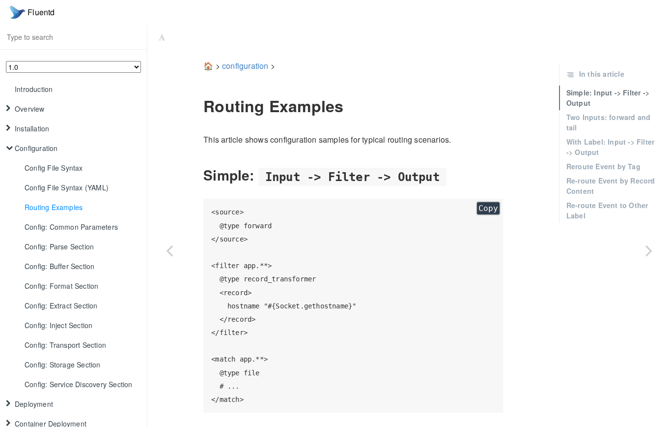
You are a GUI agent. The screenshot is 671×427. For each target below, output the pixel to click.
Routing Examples (54, 207)
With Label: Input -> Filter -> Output (610, 147)
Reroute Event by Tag (603, 166)
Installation (32, 128)
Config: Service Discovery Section (79, 384)
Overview (30, 109)
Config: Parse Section (59, 246)
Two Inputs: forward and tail (608, 122)
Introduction (34, 89)
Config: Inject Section (58, 325)
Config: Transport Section (65, 345)
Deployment (34, 404)
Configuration (36, 148)
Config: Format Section (61, 286)
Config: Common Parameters (71, 227)
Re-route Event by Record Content (610, 186)
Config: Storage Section (63, 364)
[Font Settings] (161, 37)
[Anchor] (196, 105)
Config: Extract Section (61, 305)
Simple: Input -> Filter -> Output (607, 98)
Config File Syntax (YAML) (67, 187)
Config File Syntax (54, 168)
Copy (488, 208)
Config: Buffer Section (59, 266)
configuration (245, 65)
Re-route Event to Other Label (607, 210)
